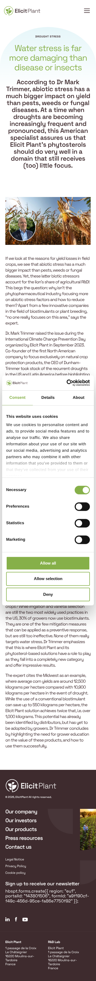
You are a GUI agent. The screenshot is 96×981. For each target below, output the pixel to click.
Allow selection (48, 579)
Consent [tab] (17, 397)
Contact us (18, 846)
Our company (21, 811)
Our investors (21, 820)
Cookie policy (15, 873)
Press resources (24, 838)
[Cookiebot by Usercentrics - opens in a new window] (68, 382)
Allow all (48, 563)
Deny (48, 594)
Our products (21, 829)
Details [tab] (48, 397)
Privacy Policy (15, 866)
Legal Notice (14, 859)
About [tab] (79, 397)
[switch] (82, 506)
